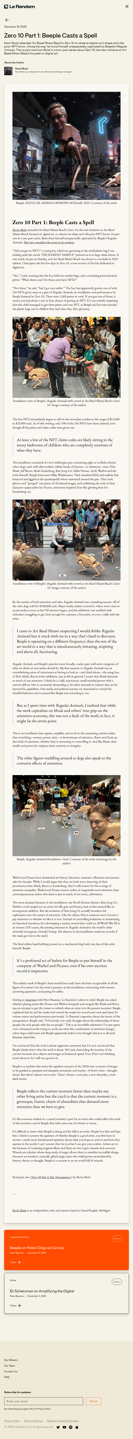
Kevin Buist (19, 1210)
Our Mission (11, 1360)
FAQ (6, 1377)
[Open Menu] (127, 6)
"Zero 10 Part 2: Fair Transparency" (51, 1177)
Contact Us (10, 1371)
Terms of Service (33, 1421)
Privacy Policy (12, 1421)
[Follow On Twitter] (58, 1427)
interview (31, 1000)
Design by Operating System (63, 1421)
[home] (64, 6)
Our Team (9, 1366)
